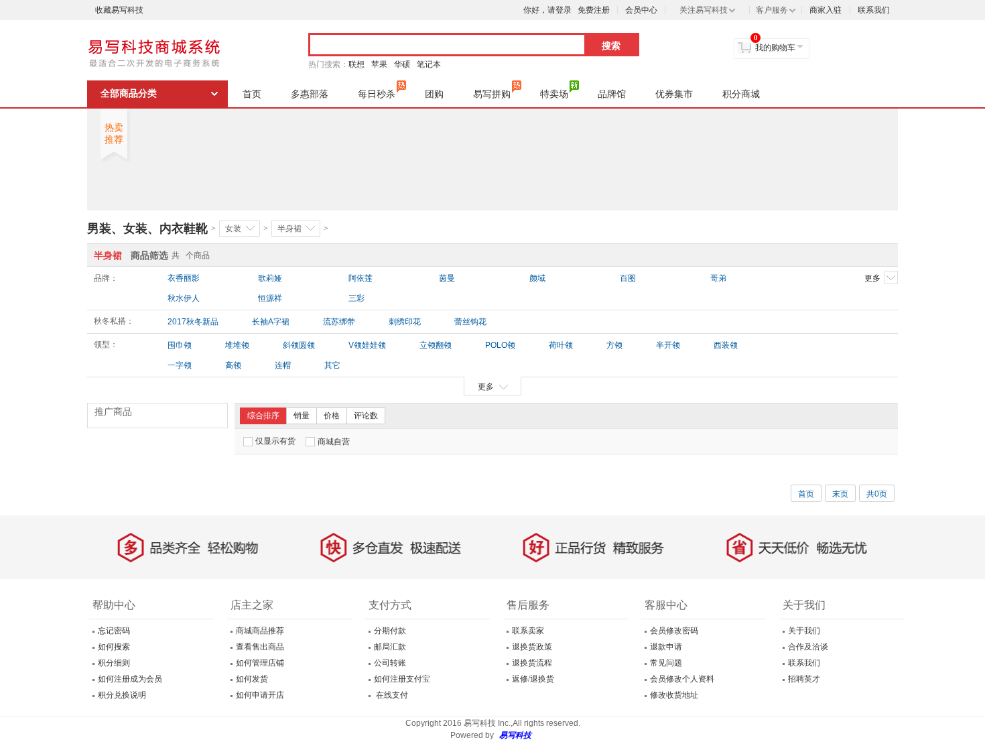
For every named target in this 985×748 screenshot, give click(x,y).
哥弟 (718, 278)
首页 (252, 93)
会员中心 (641, 10)
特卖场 (554, 93)
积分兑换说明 (122, 695)
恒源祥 (270, 298)
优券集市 (674, 93)
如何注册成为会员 (130, 679)
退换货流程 (532, 663)
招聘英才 (804, 679)
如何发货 (252, 679)
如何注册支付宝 (402, 679)
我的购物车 (775, 47)
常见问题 (666, 663)
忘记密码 (114, 630)
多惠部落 (309, 93)
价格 (332, 415)
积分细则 (114, 663)
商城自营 (334, 441)
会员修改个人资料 (682, 679)
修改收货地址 (674, 695)
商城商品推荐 (260, 630)
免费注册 (594, 10)
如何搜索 (114, 646)
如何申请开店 (260, 695)
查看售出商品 (260, 646)
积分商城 (741, 93)
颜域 (537, 278)
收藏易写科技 (119, 10)
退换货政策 (532, 646)
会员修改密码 (674, 630)
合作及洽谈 (808, 646)
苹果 (379, 64)
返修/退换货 (533, 679)
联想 (356, 64)
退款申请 (666, 646)
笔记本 (429, 64)
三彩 (356, 298)
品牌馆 (612, 93)
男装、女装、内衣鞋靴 (147, 228)
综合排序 (263, 415)
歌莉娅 (270, 278)
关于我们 (804, 630)
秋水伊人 (184, 298)
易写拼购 (492, 93)
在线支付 (391, 695)
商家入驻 (825, 10)
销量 (301, 415)
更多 (872, 278)
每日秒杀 (376, 93)
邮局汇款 (390, 646)
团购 (434, 93)
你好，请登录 (547, 10)
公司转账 (390, 663)
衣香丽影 (184, 278)
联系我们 (874, 10)
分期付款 (390, 630)
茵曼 (447, 278)
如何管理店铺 (260, 663)
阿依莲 (360, 278)
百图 (628, 278)
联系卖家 (528, 630)
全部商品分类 (129, 93)
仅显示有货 (275, 441)
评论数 (366, 415)
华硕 (402, 64)
